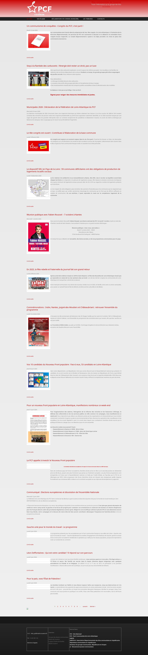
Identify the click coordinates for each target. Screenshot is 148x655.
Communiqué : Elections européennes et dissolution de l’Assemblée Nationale (63, 492)
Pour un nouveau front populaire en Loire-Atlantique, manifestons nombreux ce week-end (68, 405)
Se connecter (106, 7)
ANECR (72, 638)
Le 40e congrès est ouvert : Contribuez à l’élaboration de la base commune (61, 132)
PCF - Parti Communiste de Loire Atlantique (84, 636)
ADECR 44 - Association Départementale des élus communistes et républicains (95, 640)
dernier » (92, 606)
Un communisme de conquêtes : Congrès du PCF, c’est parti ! (55, 26)
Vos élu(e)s (40, 19)
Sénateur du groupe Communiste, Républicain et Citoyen (88, 645)
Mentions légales (32, 643)
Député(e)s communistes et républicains (83, 642)
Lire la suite (30, 57)
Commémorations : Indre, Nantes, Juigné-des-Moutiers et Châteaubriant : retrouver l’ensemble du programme (72, 308)
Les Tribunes (88, 19)
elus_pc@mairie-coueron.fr (39, 633)
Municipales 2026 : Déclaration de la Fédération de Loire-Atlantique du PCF (61, 107)
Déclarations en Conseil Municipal (65, 19)
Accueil (29, 19)
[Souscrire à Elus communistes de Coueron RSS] (74, 608)
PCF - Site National (76, 634)
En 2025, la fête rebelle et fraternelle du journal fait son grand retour (58, 269)
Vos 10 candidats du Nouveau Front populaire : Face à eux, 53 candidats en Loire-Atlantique (69, 364)
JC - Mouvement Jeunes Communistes (82, 647)
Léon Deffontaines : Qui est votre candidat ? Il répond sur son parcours (60, 552)
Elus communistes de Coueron (106, 2)
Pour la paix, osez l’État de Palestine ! (44, 578)
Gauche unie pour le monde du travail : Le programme (52, 527)
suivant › (85, 606)
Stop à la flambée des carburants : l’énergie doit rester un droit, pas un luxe (61, 65)
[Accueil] (58, 8)
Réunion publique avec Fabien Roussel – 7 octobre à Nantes (54, 214)
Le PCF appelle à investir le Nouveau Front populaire (51, 460)
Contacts (101, 19)
